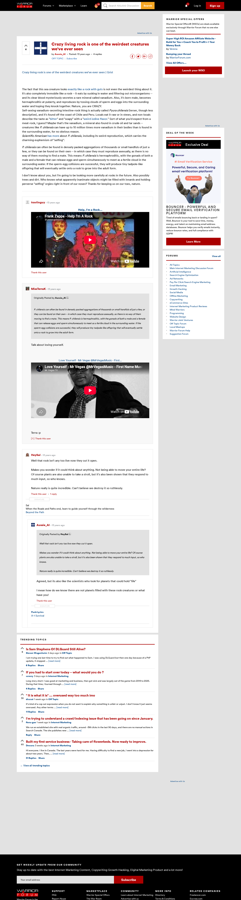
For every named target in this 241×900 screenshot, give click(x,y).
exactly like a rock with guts (85, 89)
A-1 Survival (37, 615)
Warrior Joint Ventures (181, 320)
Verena (173, 48)
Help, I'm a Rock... (90, 210)
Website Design (178, 316)
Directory (160, 894)
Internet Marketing (58, 676)
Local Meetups (177, 326)
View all (216, 256)
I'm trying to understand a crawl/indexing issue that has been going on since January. (89, 718)
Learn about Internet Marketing (137, 894)
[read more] (54, 660)
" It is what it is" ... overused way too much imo (60, 695)
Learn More (193, 241)
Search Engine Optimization (184, 275)
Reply (29, 735)
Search (148, 5)
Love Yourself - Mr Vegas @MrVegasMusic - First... (90, 360)
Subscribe (72, 58)
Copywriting (176, 299)
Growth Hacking (178, 289)
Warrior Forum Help (180, 330)
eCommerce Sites (179, 302)
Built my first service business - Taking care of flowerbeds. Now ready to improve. (86, 741)
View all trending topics (35, 765)
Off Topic (67, 653)
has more (53, 135)
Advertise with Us (144, 33)
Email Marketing (178, 285)
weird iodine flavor (95, 119)
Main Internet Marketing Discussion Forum (191, 268)
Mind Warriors (177, 309)
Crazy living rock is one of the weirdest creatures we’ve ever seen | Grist (67, 72)
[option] (193, 192)
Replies (31, 665)
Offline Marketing (179, 295)
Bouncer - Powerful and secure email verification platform (193, 210)
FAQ (54, 894)
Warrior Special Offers (98, 894)
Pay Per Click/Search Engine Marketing (190, 282)
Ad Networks (176, 278)
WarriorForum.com (180, 57)
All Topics (175, 264)
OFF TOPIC (58, 58)
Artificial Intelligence (180, 271)
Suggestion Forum (179, 333)
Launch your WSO (193, 70)
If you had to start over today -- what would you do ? (65, 672)
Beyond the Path (35, 512)
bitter (53, 119)
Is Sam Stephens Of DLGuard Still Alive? (56, 649)
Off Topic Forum (178, 323)
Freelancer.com (198, 894)
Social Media (176, 292)
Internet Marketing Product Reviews (188, 306)
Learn (85, 5)
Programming (177, 313)
